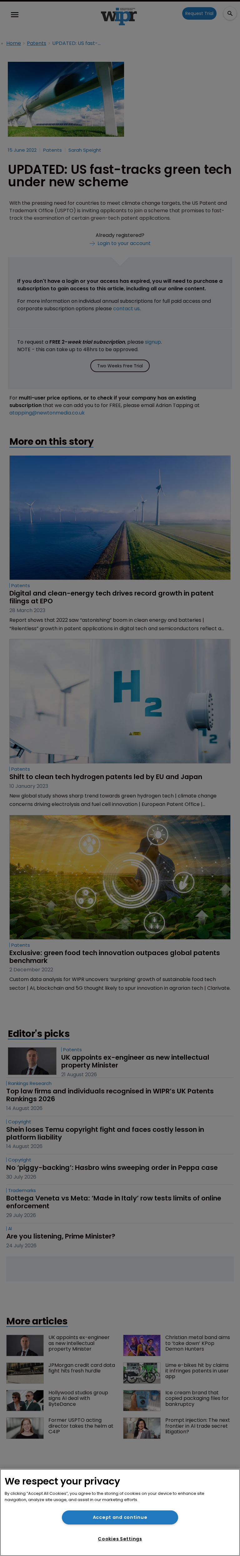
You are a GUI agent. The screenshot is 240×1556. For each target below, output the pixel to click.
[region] (120, 1512)
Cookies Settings (120, 1539)
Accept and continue (120, 1517)
